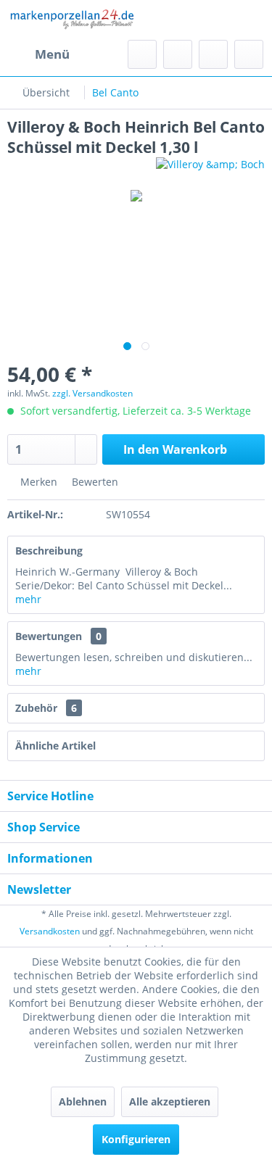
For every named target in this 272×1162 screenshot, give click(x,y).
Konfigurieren (136, 1139)
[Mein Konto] (213, 54)
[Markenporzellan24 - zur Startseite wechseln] (71, 20)
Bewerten (93, 482)
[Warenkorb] (248, 54)
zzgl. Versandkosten (92, 393)
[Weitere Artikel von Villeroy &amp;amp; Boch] (210, 170)
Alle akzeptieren (169, 1101)
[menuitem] (38, 54)
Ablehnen (83, 1101)
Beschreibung (49, 550)
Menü (52, 54)
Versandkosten (50, 931)
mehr (28, 599)
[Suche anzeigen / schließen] (142, 54)
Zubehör (46, 708)
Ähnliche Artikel (55, 745)
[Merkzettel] (177, 54)
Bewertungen (48, 636)
